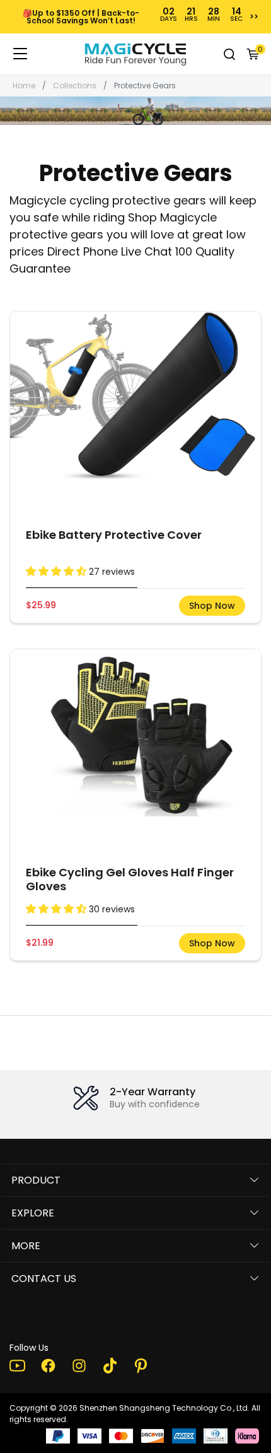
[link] (135, 54)
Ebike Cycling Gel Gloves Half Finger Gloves (130, 879)
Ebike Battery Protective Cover (114, 535)
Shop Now (212, 605)
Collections (74, 85)
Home (24, 85)
